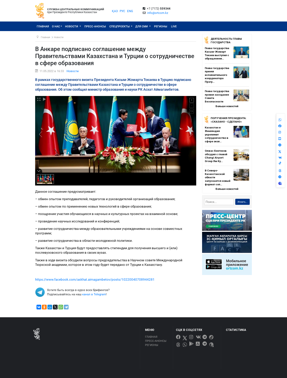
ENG (130, 11)
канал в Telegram (94, 294)
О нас (56, 26)
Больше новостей (227, 106)
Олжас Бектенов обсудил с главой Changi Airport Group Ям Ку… (216, 156)
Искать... (242, 202)
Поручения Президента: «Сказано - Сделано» (228, 119)
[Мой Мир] (49, 307)
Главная (43, 26)
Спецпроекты (119, 26)
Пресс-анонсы (95, 26)
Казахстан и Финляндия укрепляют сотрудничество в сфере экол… (216, 134)
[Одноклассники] (44, 307)
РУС (122, 11)
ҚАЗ (115, 11)
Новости (72, 26)
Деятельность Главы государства (226, 40)
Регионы (160, 26)
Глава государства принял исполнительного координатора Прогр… (217, 74)
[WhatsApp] (60, 307)
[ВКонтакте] (39, 307)
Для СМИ (141, 26)
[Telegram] (66, 307)
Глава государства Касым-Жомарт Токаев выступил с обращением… (217, 53)
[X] (55, 307)
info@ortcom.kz (157, 13)
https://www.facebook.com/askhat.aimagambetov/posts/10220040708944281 (95, 279)
